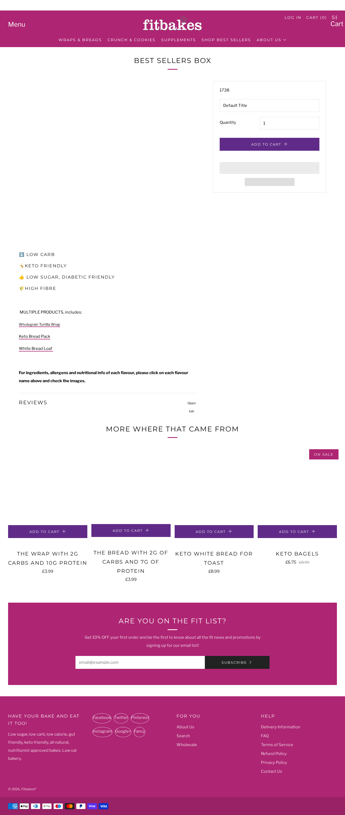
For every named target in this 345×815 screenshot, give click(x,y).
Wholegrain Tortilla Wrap (39, 324)
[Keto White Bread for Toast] (214, 485)
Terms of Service (277, 744)
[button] (269, 168)
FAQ (265, 735)
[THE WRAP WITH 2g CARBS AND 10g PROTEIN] (47, 485)
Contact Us (271, 771)
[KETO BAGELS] (297, 485)
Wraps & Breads (80, 39)
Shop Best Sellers (226, 39)
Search (183, 735)
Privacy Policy (274, 762)
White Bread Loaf (36, 348)
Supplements (178, 39)
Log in (293, 17)
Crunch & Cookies (132, 39)
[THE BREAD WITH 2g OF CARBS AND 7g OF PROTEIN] (131, 485)
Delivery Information (280, 727)
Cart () (316, 17)
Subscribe (234, 662)
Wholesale (187, 744)
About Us (269, 39)
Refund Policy (274, 753)
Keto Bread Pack (34, 336)
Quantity (228, 122)
